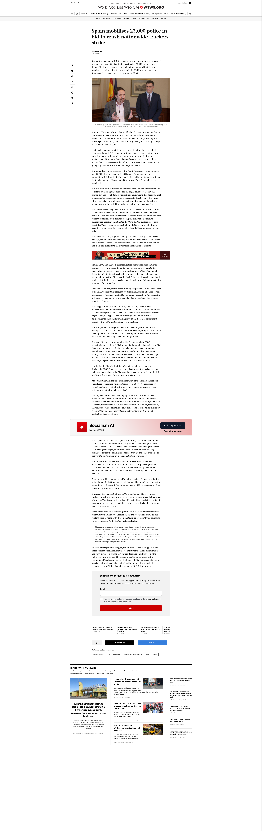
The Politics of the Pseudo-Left (133, 654)
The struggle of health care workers (116, 671)
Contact (179, 3)
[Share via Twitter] (72, 71)
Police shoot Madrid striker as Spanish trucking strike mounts (103, 628)
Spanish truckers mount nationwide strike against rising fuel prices (127, 629)
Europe (155, 654)
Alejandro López (97, 51)
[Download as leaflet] (72, 92)
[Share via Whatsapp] (72, 76)
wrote (124, 520)
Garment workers (89, 674)
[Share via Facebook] (72, 65)
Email (102, 589)
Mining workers (150, 671)
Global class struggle (114, 654)
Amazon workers (98, 671)
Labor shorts (109, 674)
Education (132, 671)
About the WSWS (144, 19)
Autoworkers (88, 671)
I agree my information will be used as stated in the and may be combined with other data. (132, 600)
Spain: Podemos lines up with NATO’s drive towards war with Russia (150, 629)
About (185, 3)
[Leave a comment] (72, 98)
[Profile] (190, 3)
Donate (163, 19)
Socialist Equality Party (121, 19)
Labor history (100, 674)
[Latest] (77, 14)
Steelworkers (140, 671)
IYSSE (134, 19)
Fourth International (103, 19)
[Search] (190, 14)
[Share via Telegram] (72, 81)
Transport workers (98, 654)
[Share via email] (72, 87)
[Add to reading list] (72, 103)
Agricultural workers (76, 674)
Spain (147, 654)
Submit (131, 608)
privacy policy (151, 599)
